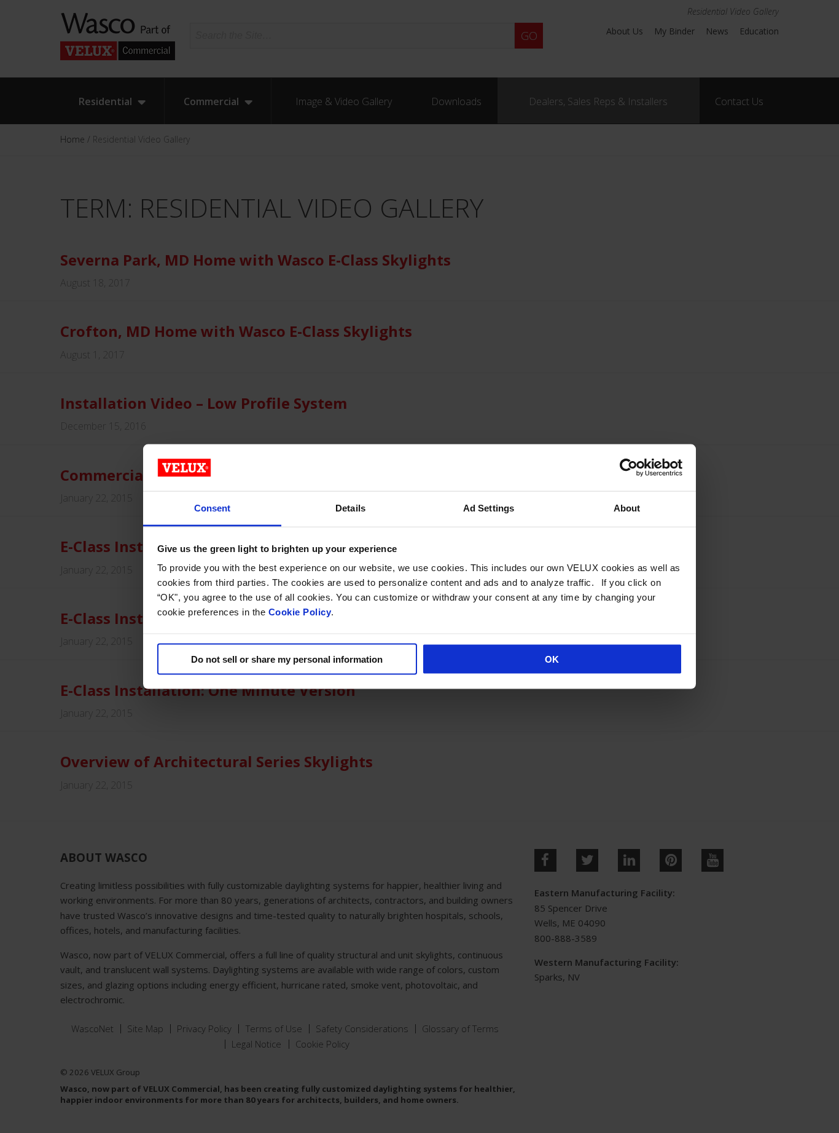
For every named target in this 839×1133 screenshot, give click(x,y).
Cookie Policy (300, 612)
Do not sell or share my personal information (287, 658)
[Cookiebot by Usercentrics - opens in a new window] (628, 467)
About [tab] (627, 508)
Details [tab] (350, 508)
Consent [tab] (212, 508)
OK (552, 658)
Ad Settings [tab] (488, 508)
